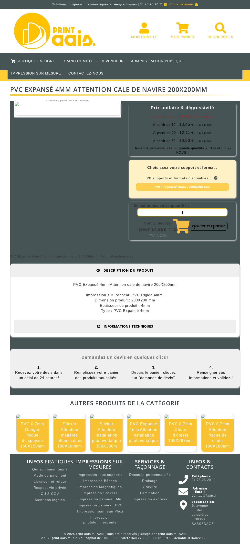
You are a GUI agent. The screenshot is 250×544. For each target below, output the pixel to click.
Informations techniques (128, 326)
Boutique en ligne (35, 61)
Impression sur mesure (36, 73)
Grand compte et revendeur (93, 61)
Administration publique (157, 61)
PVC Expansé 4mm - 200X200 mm (182, 187)
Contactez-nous (182, 4)
